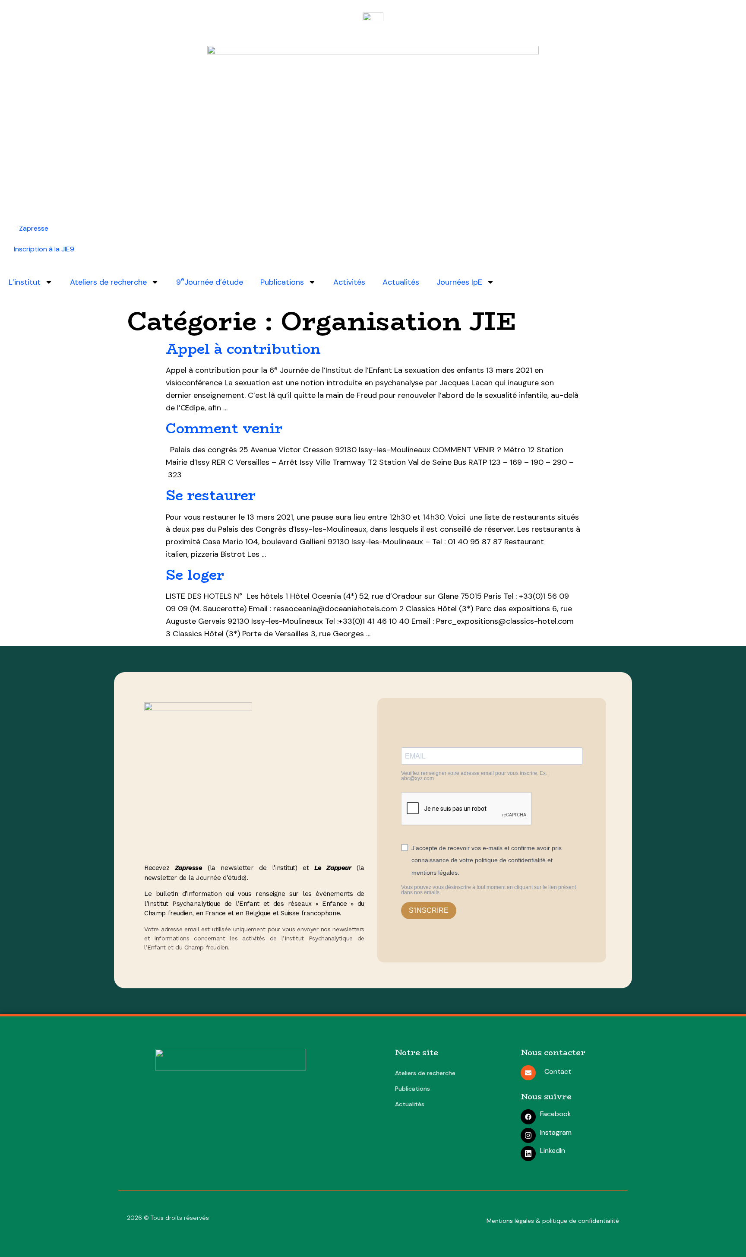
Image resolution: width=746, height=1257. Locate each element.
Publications (282, 282)
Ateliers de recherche (108, 282)
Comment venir (224, 428)
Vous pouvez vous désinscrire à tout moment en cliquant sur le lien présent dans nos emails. (488, 890)
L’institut (25, 282)
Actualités (400, 282)
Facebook (555, 1113)
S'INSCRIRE (429, 910)
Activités (349, 282)
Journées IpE (459, 282)
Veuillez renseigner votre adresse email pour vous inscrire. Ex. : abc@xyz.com (475, 776)
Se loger (195, 575)
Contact (557, 1071)
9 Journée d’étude (209, 282)
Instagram (556, 1132)
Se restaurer (211, 495)
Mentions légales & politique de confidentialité (553, 1221)
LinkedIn (552, 1150)
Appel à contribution (243, 349)
